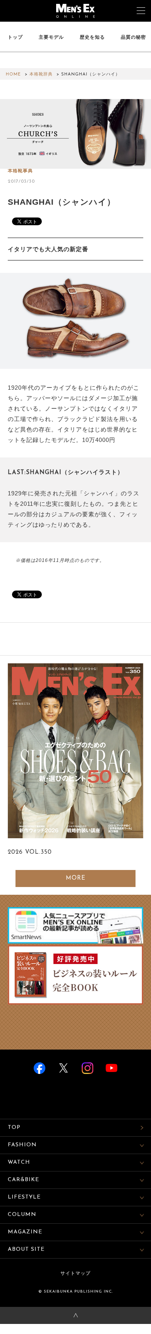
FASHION (22, 1145)
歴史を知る (92, 37)
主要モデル (51, 37)
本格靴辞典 (41, 74)
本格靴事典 (20, 171)
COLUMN (22, 1215)
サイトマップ (75, 1273)
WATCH (19, 1162)
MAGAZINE (25, 1232)
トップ (15, 37)
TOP (14, 1127)
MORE (76, 878)
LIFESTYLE (24, 1197)
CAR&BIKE (23, 1180)
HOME (13, 74)
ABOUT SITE (26, 1249)
